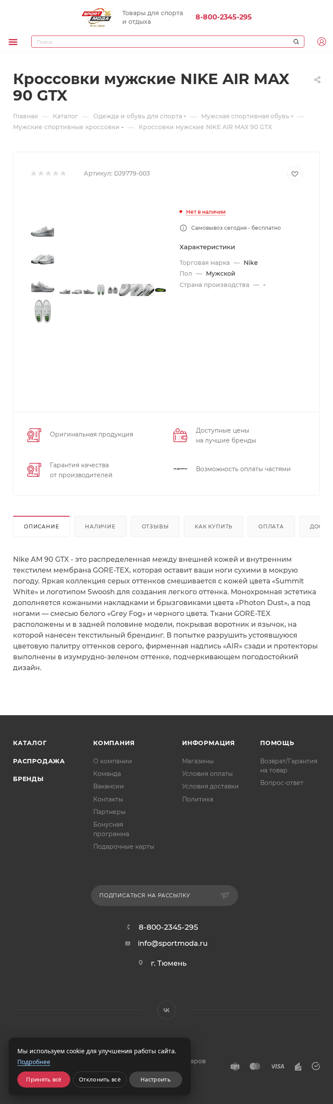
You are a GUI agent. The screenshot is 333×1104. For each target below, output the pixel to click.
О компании (112, 761)
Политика (197, 799)
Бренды (28, 778)
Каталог (30, 742)
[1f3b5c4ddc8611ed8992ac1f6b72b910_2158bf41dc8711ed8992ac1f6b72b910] (101, 290)
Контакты (108, 799)
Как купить (213, 527)
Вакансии (108, 786)
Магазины (198, 761)
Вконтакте (166, 1010)
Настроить (155, 1079)
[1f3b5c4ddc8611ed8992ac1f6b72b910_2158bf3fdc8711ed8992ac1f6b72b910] (77, 290)
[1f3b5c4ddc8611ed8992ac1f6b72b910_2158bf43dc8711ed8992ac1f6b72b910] (125, 290)
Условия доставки (210, 786)
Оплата (271, 527)
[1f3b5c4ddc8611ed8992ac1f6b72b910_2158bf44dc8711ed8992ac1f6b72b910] (137, 290)
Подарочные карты (123, 846)
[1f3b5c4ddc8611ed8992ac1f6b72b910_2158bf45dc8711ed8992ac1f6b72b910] (149, 290)
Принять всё (43, 1079)
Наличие (100, 527)
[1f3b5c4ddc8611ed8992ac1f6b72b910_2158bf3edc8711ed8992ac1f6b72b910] (65, 290)
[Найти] (294, 42)
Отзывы (155, 527)
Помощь (277, 742)
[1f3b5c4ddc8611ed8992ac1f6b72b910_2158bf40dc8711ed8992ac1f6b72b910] (89, 290)
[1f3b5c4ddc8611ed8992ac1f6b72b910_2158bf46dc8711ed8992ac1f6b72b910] (160, 290)
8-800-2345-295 (224, 17)
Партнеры (109, 811)
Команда (107, 773)
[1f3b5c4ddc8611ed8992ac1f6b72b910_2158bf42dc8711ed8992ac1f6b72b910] (113, 290)
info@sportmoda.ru (173, 943)
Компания (113, 742)
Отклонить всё (100, 1079)
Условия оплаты (207, 773)
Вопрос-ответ (282, 782)
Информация (208, 742)
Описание (41, 527)
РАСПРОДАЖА (39, 761)
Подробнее (33, 1062)
